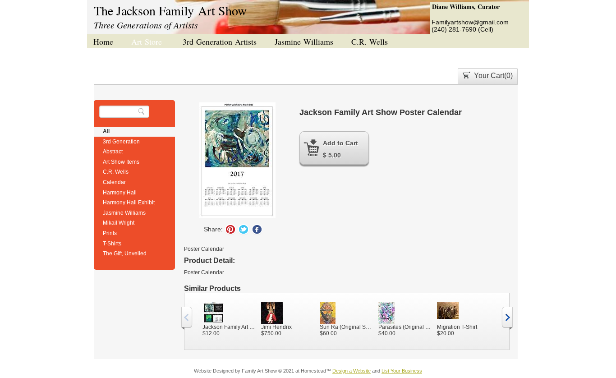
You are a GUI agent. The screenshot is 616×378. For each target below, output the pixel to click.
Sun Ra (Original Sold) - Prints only (347, 327)
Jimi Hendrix (276, 327)
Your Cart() (493, 75)
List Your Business (402, 370)
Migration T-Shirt (457, 327)
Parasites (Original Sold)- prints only (405, 327)
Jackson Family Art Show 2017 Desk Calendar (229, 327)
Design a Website (351, 370)
